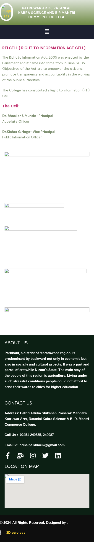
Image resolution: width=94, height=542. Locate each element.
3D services (15, 533)
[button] (47, 32)
